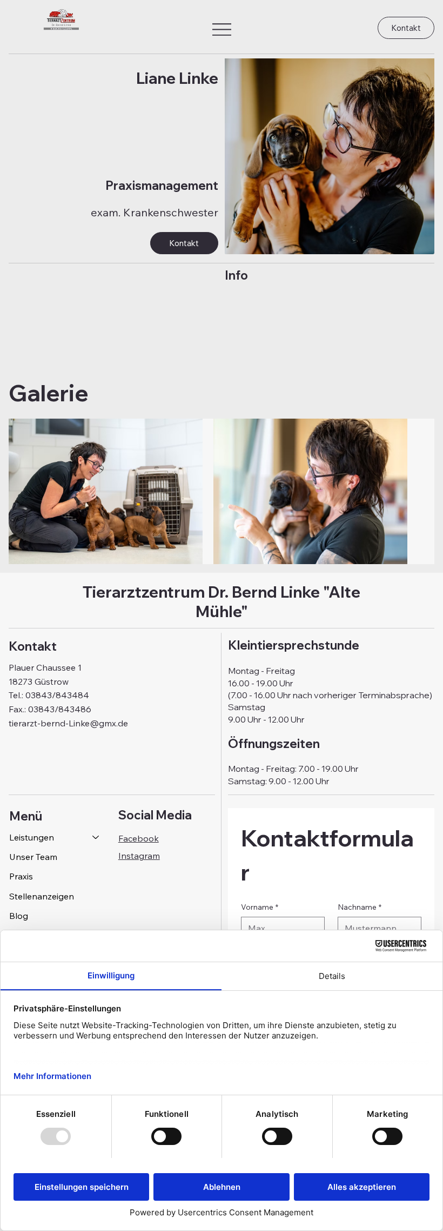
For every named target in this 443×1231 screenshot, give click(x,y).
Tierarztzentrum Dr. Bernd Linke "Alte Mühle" (221, 601)
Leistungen (31, 837)
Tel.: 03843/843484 (49, 695)
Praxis (21, 876)
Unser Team (33, 856)
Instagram (139, 855)
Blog (18, 915)
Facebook (138, 838)
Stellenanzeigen (41, 896)
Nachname (359, 907)
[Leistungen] (96, 837)
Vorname (259, 907)
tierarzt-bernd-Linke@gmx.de (68, 723)
